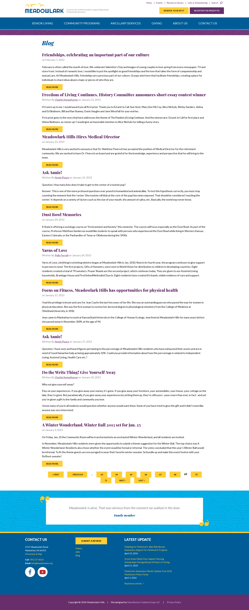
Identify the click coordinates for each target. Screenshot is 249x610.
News (149, 2)
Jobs (78, 551)
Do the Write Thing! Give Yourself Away (79, 372)
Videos (79, 548)
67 (160, 474)
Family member (124, 515)
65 (131, 474)
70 (196, 474)
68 (175, 474)
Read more (52, 87)
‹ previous (77, 474)
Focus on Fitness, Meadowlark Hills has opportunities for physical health (110, 290)
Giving (157, 23)
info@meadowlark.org (42, 563)
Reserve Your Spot (174, 10)
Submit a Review (91, 540)
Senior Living (42, 23)
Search (215, 2)
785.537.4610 (37, 559)
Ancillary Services (126, 23)
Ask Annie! (52, 172)
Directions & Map (33, 554)
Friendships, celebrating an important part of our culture (95, 54)
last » (141, 480)
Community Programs (82, 23)
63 (102, 474)
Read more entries (133, 583)
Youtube (43, 572)
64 (116, 474)
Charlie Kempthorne (66, 99)
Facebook (30, 572)
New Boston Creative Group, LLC (143, 602)
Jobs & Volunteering (197, 2)
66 (146, 474)
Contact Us (207, 23)
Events (159, 2)
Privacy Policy (174, 602)
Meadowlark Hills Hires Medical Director (81, 136)
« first (55, 474)
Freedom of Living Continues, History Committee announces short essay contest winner (124, 94)
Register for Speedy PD (207, 10)
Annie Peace (62, 177)
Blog (78, 555)
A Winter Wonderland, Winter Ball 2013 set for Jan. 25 (91, 424)
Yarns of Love (54, 250)
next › (122, 480)
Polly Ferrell (61, 255)
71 (106, 480)
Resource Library (175, 2)
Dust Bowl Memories (61, 214)
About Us (180, 23)
